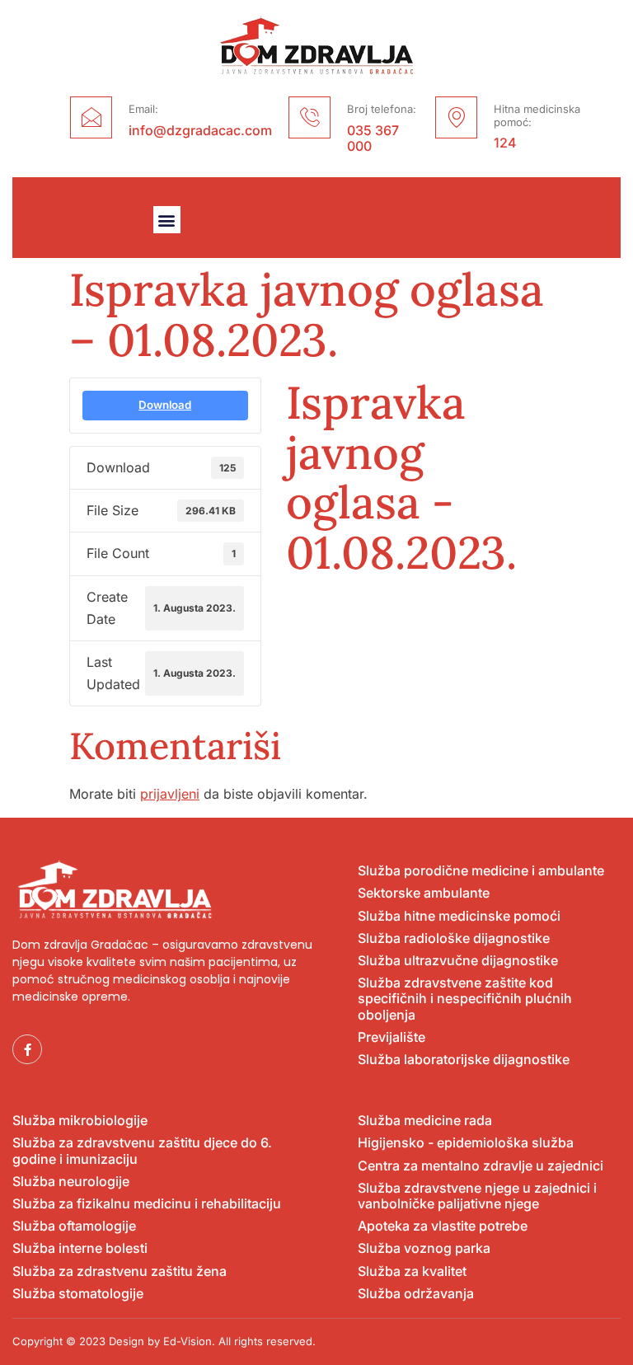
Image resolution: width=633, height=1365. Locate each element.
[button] (167, 219)
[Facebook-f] (27, 1049)
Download (164, 404)
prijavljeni (169, 794)
